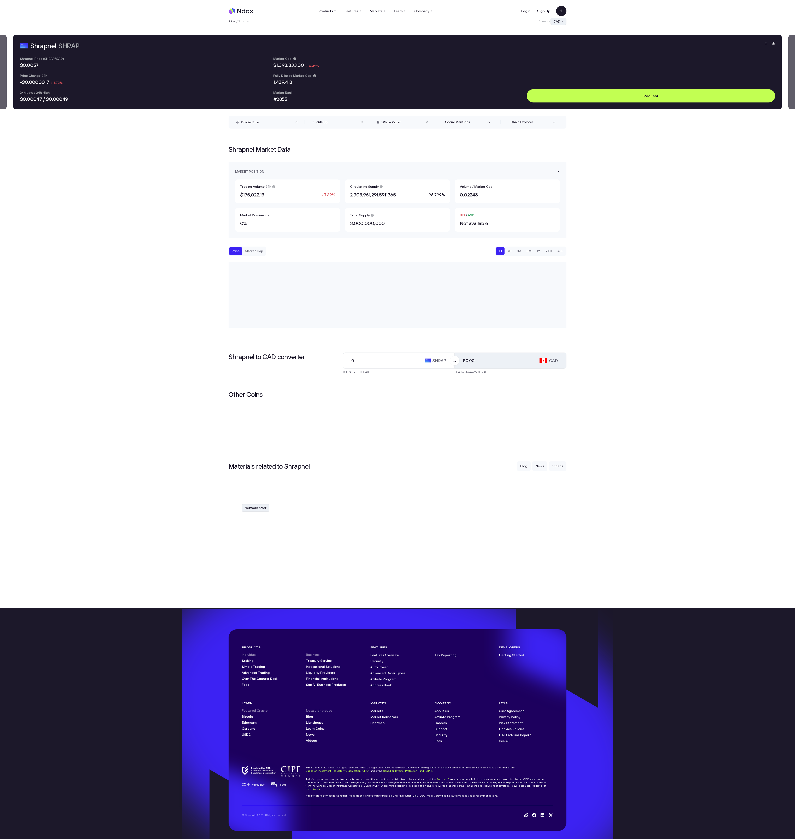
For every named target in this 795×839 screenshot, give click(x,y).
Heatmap (377, 723)
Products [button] (326, 11)
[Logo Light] (241, 11)
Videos (311, 740)
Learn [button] (398, 11)
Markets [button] (376, 11)
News (310, 734)
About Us (442, 711)
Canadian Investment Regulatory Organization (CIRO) (338, 770)
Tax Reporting (446, 655)
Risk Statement (511, 723)
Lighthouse (314, 722)
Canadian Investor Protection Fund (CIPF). (408, 770)
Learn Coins (315, 728)
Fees (245, 685)
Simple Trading (253, 666)
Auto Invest (379, 667)
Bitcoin (247, 716)
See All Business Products (326, 685)
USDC (246, 734)
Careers (441, 723)
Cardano (248, 728)
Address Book (381, 685)
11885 (283, 784)
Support (441, 729)
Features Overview (384, 655)
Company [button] (421, 11)
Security (376, 661)
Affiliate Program (383, 679)
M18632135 (258, 784)
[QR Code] (561, 11)
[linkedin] (542, 815)
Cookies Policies (511, 729)
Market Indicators (384, 717)
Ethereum (249, 722)
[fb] (534, 815)
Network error (255, 508)
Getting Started (511, 655)
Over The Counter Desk (260, 678)
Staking (248, 660)
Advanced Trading (256, 672)
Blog (309, 716)
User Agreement (511, 711)
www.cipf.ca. (313, 789)
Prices (232, 21)
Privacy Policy (509, 717)
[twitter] (550, 815)
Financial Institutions (322, 678)
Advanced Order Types (387, 673)
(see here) (443, 779)
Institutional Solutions (323, 666)
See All (504, 741)
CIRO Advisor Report (515, 735)
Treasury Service (319, 660)
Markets (376, 711)
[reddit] (525, 815)
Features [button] (351, 11)
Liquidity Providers (320, 672)
